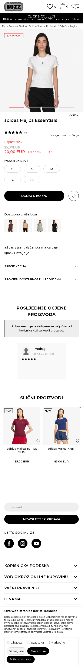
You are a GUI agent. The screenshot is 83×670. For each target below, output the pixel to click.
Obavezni (17, 642)
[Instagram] (22, 543)
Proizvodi (51, 26)
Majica (73, 26)
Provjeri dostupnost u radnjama (32, 279)
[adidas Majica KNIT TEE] (61, 426)
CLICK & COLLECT (41, 16)
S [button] (32, 169)
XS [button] (12, 169)
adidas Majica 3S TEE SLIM (22, 450)
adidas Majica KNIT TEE (61, 450)
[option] (41, 18)
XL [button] (32, 180)
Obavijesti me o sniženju (64, 135)
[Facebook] (9, 543)
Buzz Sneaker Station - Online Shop (22, 26)
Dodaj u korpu (34, 196)
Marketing (58, 642)
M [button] (51, 169)
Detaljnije (21, 253)
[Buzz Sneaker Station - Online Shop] (13, 7)
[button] (74, 196)
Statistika (37, 642)
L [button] (13, 180)
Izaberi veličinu (16, 161)
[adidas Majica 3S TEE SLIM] (21, 426)
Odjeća (63, 26)
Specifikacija (15, 266)
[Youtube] (36, 543)
